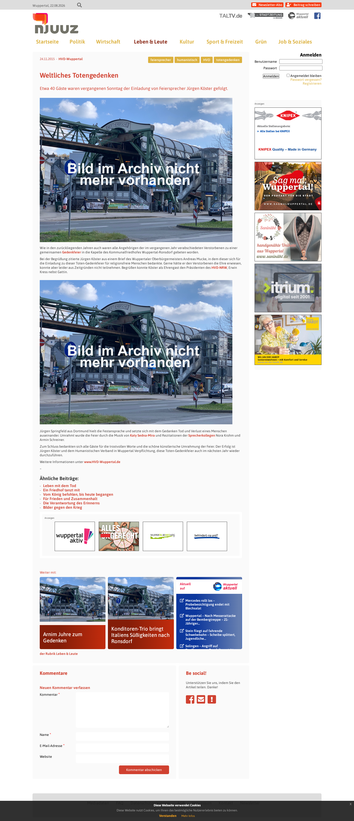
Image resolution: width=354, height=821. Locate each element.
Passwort (270, 68)
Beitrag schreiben (307, 5)
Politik (77, 41)
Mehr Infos (188, 816)
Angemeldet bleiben (305, 76)
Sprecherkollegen (201, 435)
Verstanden (168, 816)
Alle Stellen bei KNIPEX (273, 131)
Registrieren (312, 83)
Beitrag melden (212, 699)
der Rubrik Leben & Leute (59, 654)
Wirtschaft (108, 41)
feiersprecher (161, 60)
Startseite (47, 41)
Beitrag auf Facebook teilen (190, 699)
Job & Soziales (295, 41)
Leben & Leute (150, 41)
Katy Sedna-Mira (142, 435)
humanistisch (187, 60)
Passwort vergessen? (305, 79)
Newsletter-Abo (270, 5)
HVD (206, 60)
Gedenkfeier (71, 252)
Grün (261, 41)
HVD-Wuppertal (71, 59)
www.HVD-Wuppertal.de (102, 462)
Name (45, 734)
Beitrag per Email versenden (201, 699)
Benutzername (266, 61)
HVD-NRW (219, 267)
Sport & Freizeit (225, 41)
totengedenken (228, 60)
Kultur (187, 41)
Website (46, 756)
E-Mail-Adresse (52, 745)
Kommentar (50, 694)
